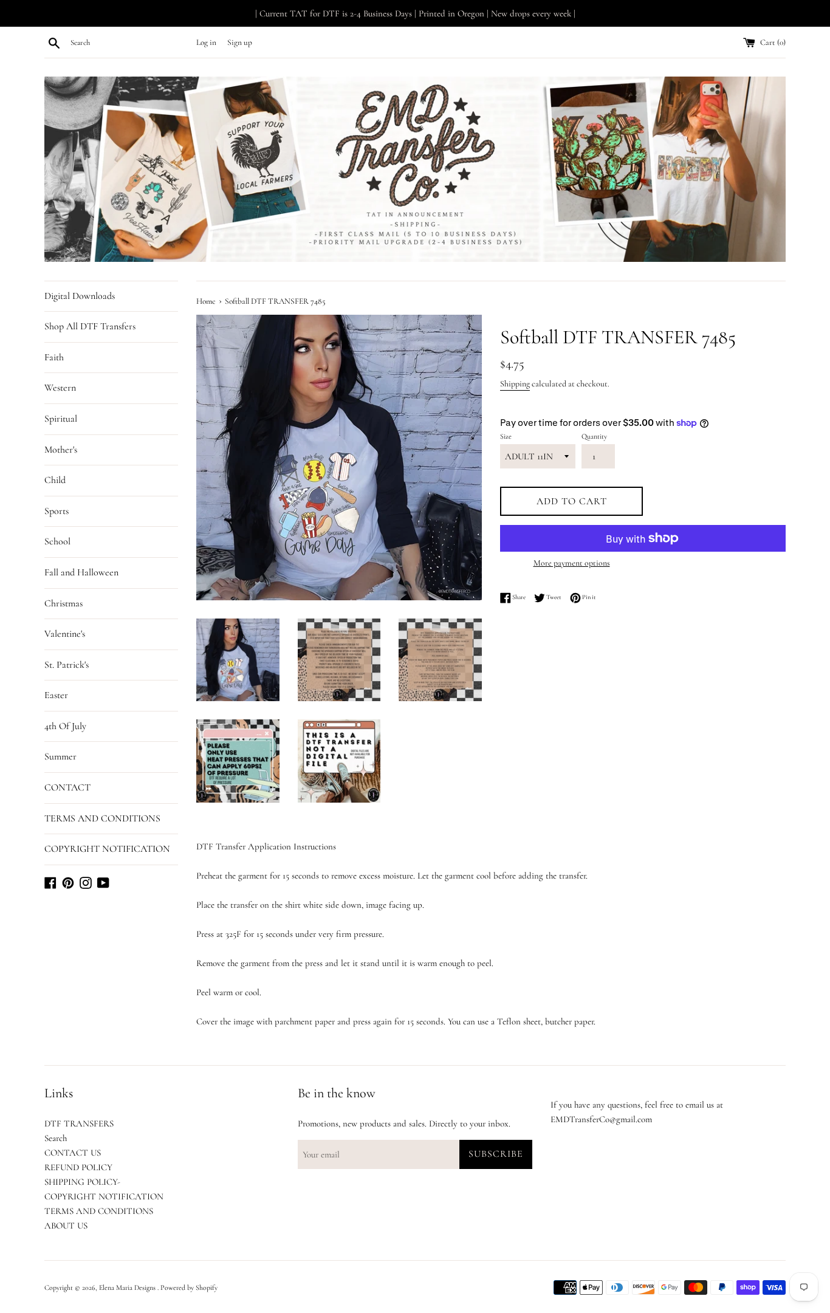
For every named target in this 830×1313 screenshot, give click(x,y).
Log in (206, 42)
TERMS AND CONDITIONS (102, 818)
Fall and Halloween (81, 572)
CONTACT (67, 787)
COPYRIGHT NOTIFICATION (107, 849)
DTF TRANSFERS (79, 1123)
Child (55, 480)
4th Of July (65, 726)
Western (60, 388)
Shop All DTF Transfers (89, 326)
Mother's (60, 450)
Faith (54, 357)
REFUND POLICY (78, 1167)
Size (506, 436)
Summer (60, 756)
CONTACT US (72, 1152)
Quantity (594, 436)
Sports (56, 511)
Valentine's (64, 634)
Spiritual (60, 419)
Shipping (515, 384)
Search (55, 1138)
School (57, 541)
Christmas (63, 603)
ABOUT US (65, 1225)
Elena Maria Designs (128, 1287)
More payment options (571, 563)
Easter (56, 695)
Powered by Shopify (189, 1287)
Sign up (239, 42)
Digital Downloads (79, 296)
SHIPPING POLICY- (82, 1181)
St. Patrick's (66, 665)
